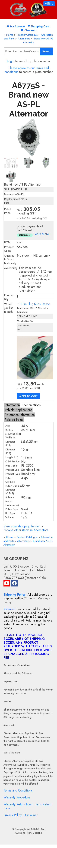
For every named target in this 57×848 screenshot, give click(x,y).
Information (12, 405)
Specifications (31, 405)
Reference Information (20, 415)
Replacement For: (12, 201)
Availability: (11, 268)
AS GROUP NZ (36, 829)
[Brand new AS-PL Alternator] (28, 155)
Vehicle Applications (18, 410)
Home (9, 35)
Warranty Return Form (17, 804)
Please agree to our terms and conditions (26, 70)
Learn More (41, 234)
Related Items (14, 419)
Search (46, 51)
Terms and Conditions (17, 790)
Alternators (24, 38)
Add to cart (28, 396)
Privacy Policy (12, 815)
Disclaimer (31, 815)
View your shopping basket (21, 526)
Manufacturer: (12, 194)
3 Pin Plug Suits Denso (35, 304)
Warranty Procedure (16, 797)
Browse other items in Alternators (25, 530)
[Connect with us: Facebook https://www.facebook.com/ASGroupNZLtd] (14, 584)
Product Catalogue (27, 35)
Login (10, 61)
